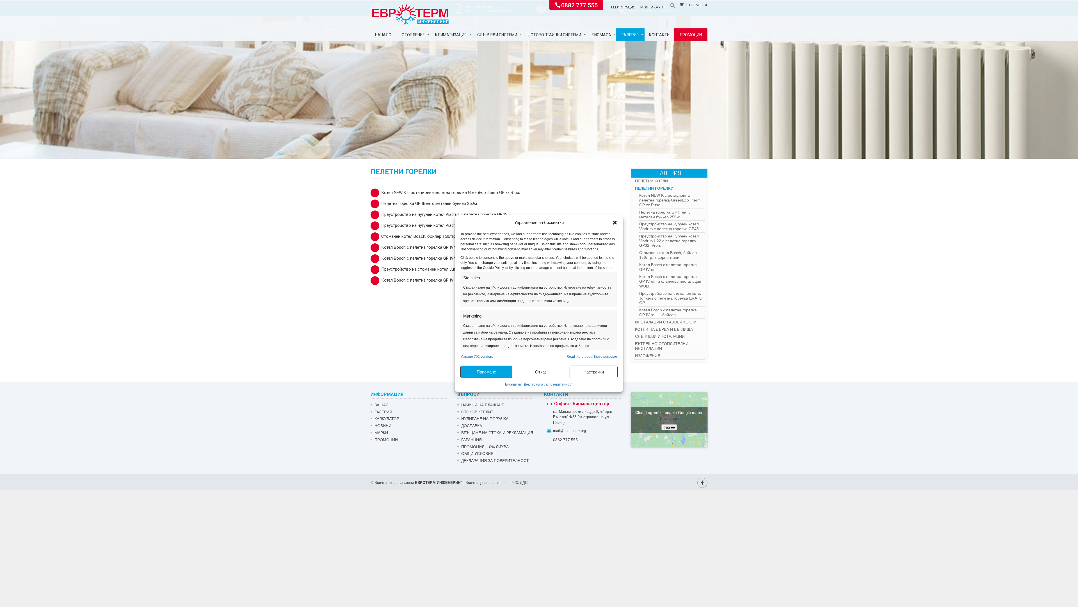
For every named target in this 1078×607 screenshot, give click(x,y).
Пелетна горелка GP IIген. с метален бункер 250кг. (430, 203)
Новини (382, 425)
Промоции (691, 35)
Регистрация (623, 7)
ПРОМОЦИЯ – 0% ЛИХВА (485, 447)
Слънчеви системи (497, 35)
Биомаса (601, 35)
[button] (615, 222)
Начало (383, 35)
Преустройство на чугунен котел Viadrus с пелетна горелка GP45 (444, 214)
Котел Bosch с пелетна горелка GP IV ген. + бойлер (431, 280)
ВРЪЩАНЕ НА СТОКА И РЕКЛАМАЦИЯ (497, 433)
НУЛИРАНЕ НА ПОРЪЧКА (484, 418)
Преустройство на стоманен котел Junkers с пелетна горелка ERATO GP (451, 269)
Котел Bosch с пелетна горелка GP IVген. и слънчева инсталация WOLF (450, 258)
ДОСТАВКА (471, 425)
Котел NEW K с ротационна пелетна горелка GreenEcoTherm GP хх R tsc (450, 192)
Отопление (413, 35)
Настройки (593, 372)
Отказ (541, 372)
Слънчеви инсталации (660, 336)
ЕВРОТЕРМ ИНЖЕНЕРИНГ (438, 483)
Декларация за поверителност (548, 384)
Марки (381, 433)
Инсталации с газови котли (665, 322)
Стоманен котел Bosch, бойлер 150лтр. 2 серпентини (432, 236)
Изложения (647, 356)
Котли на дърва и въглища (664, 329)
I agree (669, 427)
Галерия (630, 35)
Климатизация (451, 35)
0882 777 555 (579, 5)
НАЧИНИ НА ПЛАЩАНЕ (482, 405)
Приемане (486, 372)
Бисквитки (513, 384)
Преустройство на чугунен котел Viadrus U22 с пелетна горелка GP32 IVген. (454, 225)
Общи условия (477, 453)
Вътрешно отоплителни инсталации (661, 346)
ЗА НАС (381, 405)
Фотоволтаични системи (554, 35)
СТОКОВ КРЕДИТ (477, 412)
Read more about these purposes (592, 357)
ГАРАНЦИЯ (471, 440)
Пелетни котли (651, 181)
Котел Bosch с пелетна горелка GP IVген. (421, 247)
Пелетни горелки (654, 188)
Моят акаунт (652, 7)
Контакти (659, 35)
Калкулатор (386, 418)
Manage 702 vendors (476, 357)
